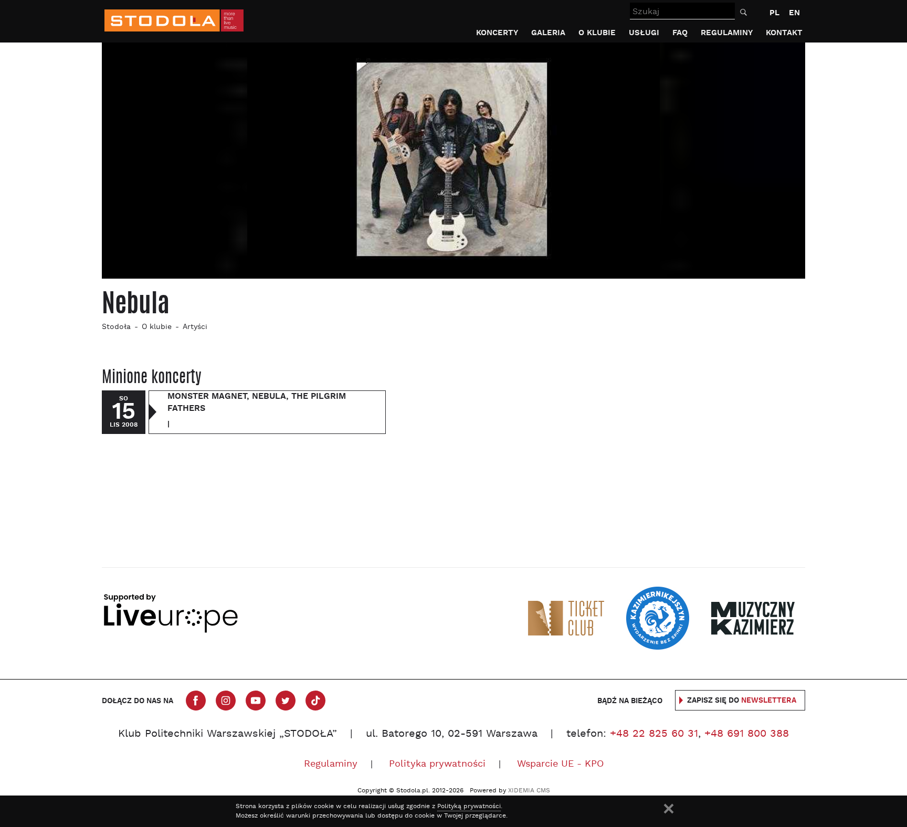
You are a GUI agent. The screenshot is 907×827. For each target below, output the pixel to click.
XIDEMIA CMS (529, 791)
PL (774, 13)
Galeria (548, 33)
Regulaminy (727, 33)
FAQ (680, 33)
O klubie (597, 33)
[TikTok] (315, 701)
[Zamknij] (668, 808)
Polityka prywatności (437, 764)
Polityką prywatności (469, 806)
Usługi (644, 33)
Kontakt (784, 33)
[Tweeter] (286, 701)
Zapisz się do (741, 700)
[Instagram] (226, 701)
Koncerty (497, 33)
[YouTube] (256, 701)
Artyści (195, 327)
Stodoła (116, 327)
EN (794, 13)
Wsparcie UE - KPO (560, 764)
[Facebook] (196, 701)
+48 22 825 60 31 (654, 734)
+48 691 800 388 (746, 734)
